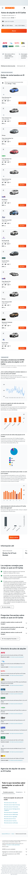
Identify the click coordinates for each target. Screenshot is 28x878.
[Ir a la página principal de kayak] (9, 8)
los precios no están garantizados (13, 844)
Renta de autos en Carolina (10, 820)
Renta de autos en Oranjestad (11, 812)
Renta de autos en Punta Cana (11, 806)
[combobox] (8, 15)
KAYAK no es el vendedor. (8, 849)
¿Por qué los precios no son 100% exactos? (11, 854)
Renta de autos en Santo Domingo (12, 804)
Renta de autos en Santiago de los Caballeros (12, 809)
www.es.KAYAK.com (6, 833)
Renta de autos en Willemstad (11, 814)
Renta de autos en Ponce (10, 818)
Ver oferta (22, 102)
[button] (2, 8)
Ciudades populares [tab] (8, 792)
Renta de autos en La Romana (11, 822)
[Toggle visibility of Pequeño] (12, 460)
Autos (13, 833)
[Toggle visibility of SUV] (11, 458)
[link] (14, 537)
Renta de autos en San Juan (10, 802)
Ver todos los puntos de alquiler (16, 657)
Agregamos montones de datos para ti (12, 852)
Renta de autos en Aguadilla (10, 816)
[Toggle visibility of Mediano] (12, 466)
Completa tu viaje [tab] (20, 792)
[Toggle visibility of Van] (11, 464)
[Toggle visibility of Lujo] (11, 462)
